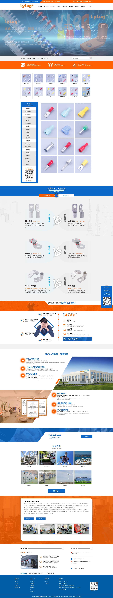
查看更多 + (56, 491)
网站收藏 (90, 1)
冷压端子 (44, 1)
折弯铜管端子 (28, 114)
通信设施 (65, 466)
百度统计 (79, 596)
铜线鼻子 (43, 58)
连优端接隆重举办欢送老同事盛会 (51, 561)
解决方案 (65, 6)
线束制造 (47, 485)
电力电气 (29, 485)
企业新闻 (23, 552)
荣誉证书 (16, 581)
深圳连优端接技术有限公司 (36, 573)
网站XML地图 (17, 587)
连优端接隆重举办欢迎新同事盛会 (51, 556)
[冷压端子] (56, 33)
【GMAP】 (75, 596)
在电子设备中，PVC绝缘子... (78, 554)
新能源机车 (47, 466)
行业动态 (29, 552)
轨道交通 (29, 466)
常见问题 (16, 583)
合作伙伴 (46, 583)
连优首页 (40, 6)
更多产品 (32, 591)
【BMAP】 (70, 596)
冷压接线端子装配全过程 (49, 566)
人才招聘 (89, 6)
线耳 (47, 58)
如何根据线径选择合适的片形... (79, 564)
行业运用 (46, 581)
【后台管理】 (56, 596)
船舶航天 (83, 466)
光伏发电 (83, 485)
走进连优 (77, 6)
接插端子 (59, 6)
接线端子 (38, 58)
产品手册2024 (50, 573)
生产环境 (16, 585)
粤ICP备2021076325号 (63, 596)
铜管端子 (59, 1)
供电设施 (65, 485)
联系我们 (83, 6)
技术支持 (71, 6)
